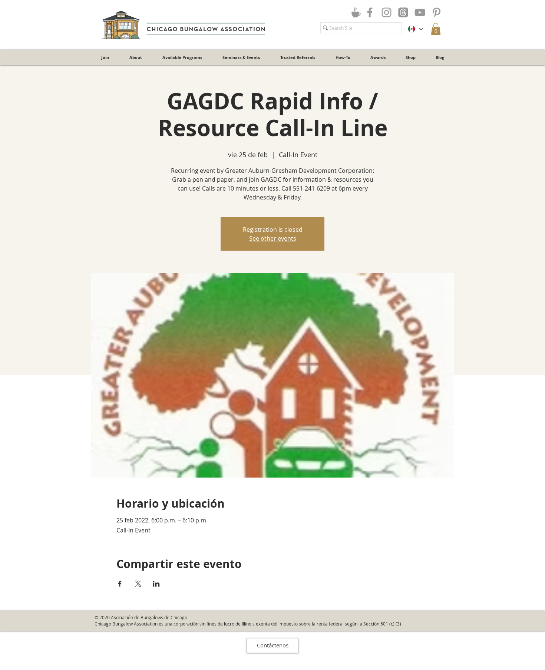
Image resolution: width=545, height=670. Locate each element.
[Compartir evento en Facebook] (119, 584)
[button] (436, 29)
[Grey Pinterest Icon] (436, 12)
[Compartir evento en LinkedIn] (156, 584)
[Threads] (403, 12)
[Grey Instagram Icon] (386, 12)
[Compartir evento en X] (138, 584)
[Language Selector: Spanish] (415, 29)
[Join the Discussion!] (356, 12)
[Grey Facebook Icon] (369, 12)
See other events (272, 238)
